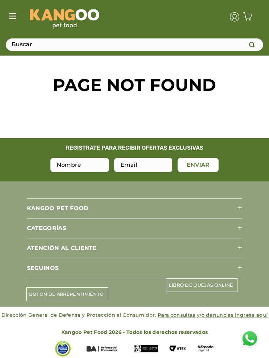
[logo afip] (146, 349)
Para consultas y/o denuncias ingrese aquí (213, 315)
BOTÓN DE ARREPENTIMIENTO (66, 294)
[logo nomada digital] (205, 349)
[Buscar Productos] (253, 44)
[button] (134, 208)
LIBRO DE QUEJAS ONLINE (201, 285)
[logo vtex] (177, 349)
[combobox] (134, 44)
